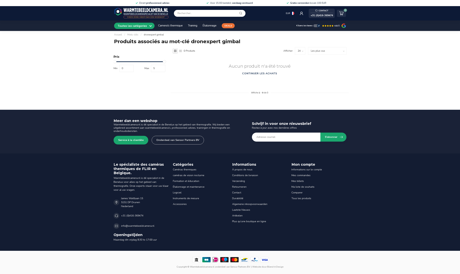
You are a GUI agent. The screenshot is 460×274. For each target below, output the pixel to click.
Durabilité (237, 198)
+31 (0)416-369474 (132, 215)
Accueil (118, 34)
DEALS (228, 25)
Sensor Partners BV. (240, 266)
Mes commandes (300, 175)
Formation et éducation (186, 181)
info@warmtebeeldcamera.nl (137, 226)
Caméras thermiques (184, 169)
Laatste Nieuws (241, 210)
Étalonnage (210, 25)
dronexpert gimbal (154, 34)
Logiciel (177, 192)
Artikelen (237, 215)
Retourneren (239, 187)
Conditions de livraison (245, 175)
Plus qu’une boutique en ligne (249, 221)
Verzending (238, 181)
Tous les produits (301, 198)
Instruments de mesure (186, 198)
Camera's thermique (170, 25)
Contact (236, 192)
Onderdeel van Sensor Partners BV (177, 140)
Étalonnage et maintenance (188, 187)
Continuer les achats (259, 73)
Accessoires (180, 204)
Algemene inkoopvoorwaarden (249, 204)
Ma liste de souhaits (302, 187)
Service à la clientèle (131, 140)
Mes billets (297, 181)
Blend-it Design (275, 266)
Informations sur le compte (306, 169)
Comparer (297, 192)
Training (192, 25)
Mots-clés (132, 34)
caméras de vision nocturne (188, 175)
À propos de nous (242, 169)
